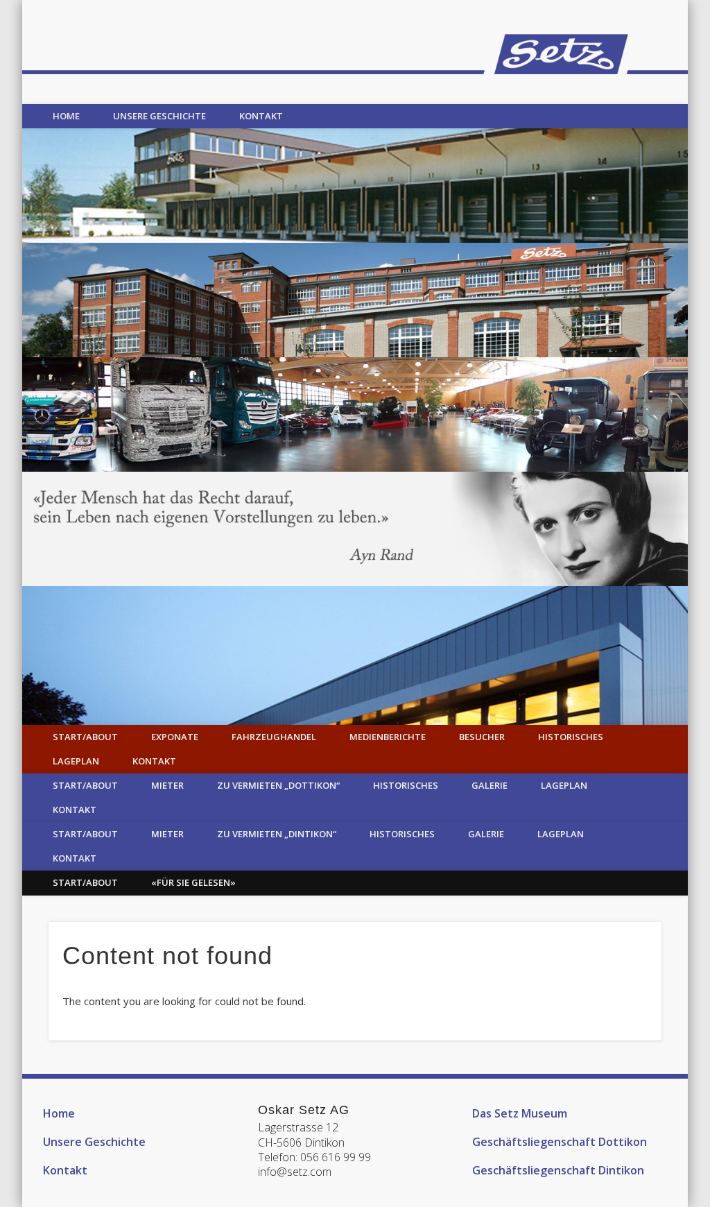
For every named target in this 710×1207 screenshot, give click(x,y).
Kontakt (261, 116)
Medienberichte (387, 736)
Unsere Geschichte (159, 116)
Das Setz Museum (519, 1113)
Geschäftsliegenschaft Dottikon (559, 1141)
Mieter (167, 785)
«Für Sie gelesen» (193, 882)
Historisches (570, 736)
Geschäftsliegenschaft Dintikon (558, 1170)
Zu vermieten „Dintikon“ (276, 834)
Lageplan (76, 761)
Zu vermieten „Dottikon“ (278, 785)
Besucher (482, 736)
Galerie (489, 785)
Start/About (85, 736)
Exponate (174, 736)
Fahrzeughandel (274, 736)
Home (66, 116)
